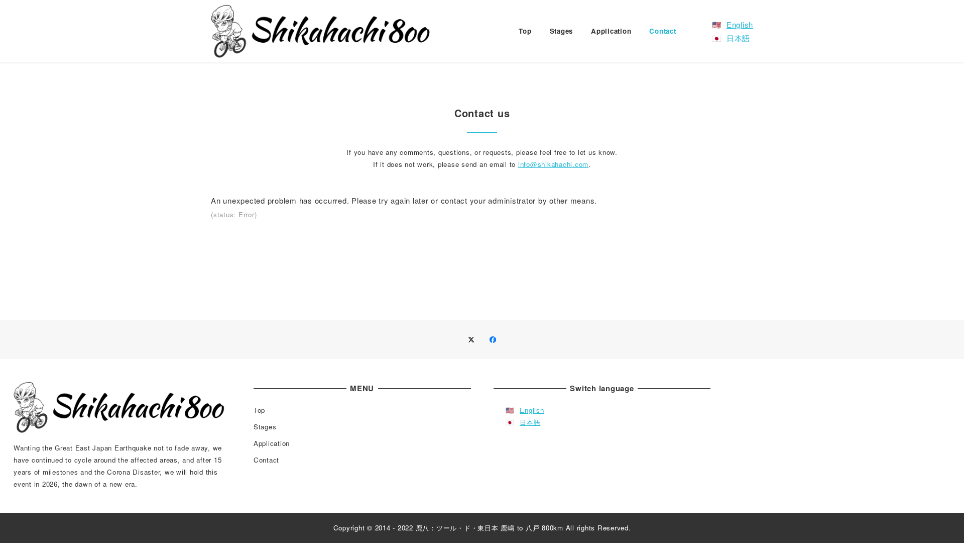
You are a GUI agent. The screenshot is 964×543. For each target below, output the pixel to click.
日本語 (738, 38)
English (740, 24)
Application (272, 443)
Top (259, 410)
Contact (266, 460)
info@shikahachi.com (553, 164)
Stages (265, 426)
